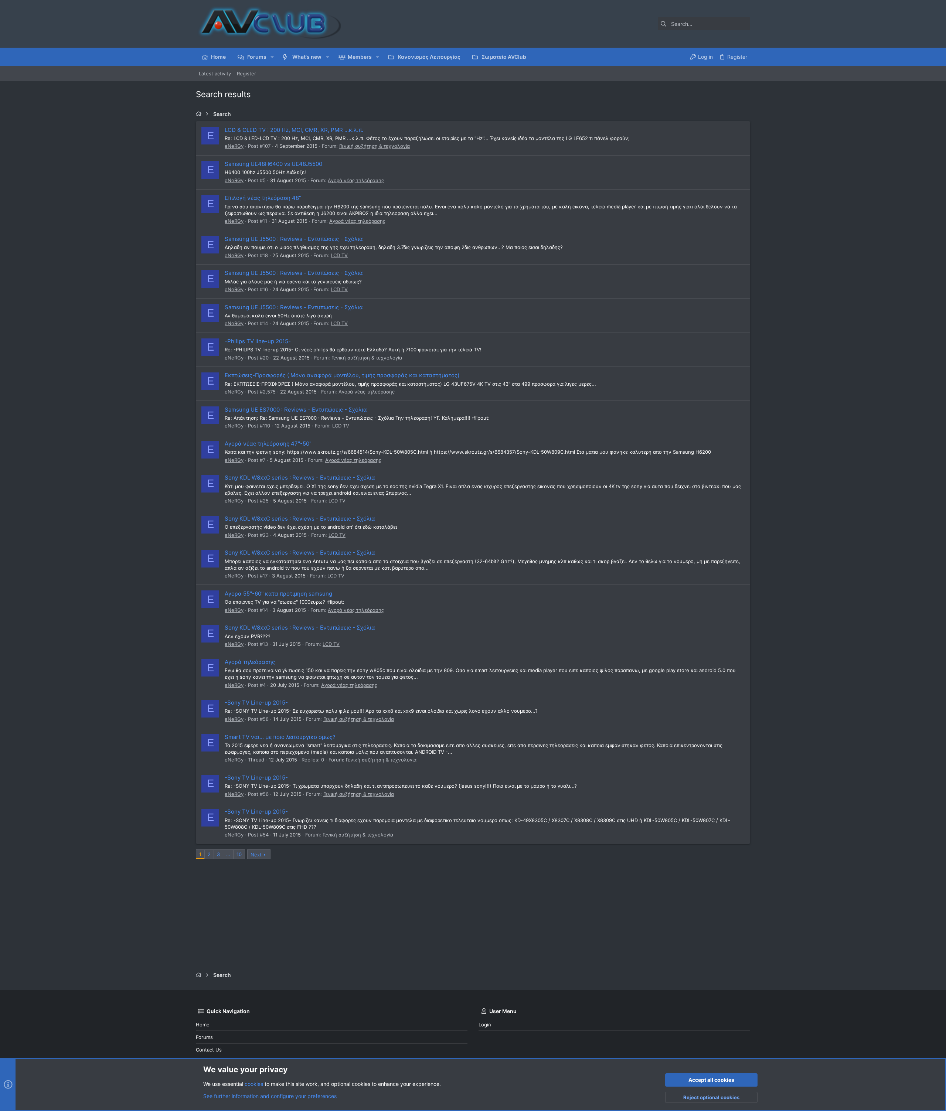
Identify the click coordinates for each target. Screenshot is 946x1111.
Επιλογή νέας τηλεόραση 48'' (263, 197)
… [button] (228, 854)
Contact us (209, 1050)
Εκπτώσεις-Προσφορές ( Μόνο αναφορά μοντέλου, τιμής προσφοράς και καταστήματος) (342, 375)
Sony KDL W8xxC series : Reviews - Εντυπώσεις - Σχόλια (300, 477)
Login (485, 1024)
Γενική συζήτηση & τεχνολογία (374, 146)
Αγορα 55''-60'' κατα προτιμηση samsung (278, 593)
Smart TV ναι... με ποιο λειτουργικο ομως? (280, 736)
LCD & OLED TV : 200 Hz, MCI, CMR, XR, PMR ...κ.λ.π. (294, 129)
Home (203, 1024)
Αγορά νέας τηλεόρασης (356, 180)
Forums (204, 1037)
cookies (254, 1084)
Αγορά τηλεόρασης (250, 661)
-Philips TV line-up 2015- (258, 341)
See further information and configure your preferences (270, 1096)
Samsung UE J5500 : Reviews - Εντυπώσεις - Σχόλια (294, 238)
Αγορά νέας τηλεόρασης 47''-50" (268, 443)
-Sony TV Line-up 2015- (256, 702)
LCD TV (339, 255)
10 (239, 854)
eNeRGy (234, 146)
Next (256, 855)
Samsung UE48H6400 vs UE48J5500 (273, 163)
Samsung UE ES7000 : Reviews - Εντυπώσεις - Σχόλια (296, 409)
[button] (272, 56)
